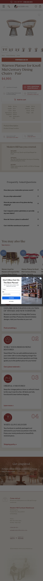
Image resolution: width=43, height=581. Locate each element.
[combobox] (11, 294)
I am (3, 292)
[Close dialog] (41, 278)
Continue (11, 298)
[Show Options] (19, 294)
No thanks (11, 301)
